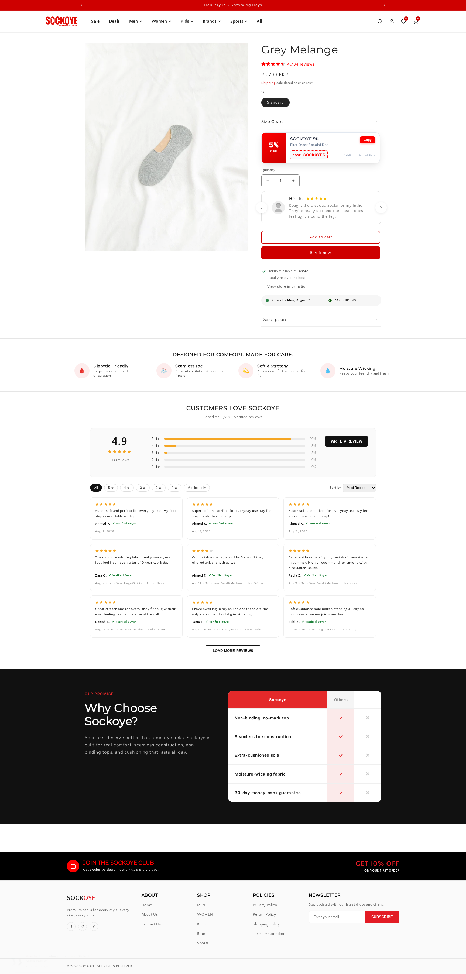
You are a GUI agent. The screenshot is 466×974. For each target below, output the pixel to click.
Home (147, 905)
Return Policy (264, 915)
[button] (321, 121)
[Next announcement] (384, 5)
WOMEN (205, 915)
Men (133, 21)
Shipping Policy (266, 924)
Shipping (268, 83)
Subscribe (382, 917)
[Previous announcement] (82, 5)
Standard (275, 102)
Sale (95, 21)
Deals (114, 21)
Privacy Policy (265, 905)
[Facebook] (71, 926)
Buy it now (320, 253)
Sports (237, 21)
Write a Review (346, 441)
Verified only (197, 488)
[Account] (391, 21)
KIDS (201, 924)
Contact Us (151, 924)
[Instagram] (82, 926)
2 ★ (159, 488)
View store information (287, 286)
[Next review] (381, 207)
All (259, 21)
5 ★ (111, 488)
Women (159, 21)
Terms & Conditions (270, 934)
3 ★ (143, 488)
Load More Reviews (233, 651)
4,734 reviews (300, 64)
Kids (185, 21)
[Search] (379, 21)
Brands (210, 21)
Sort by (335, 487)
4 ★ (127, 488)
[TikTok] (94, 926)
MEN (201, 905)
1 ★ (174, 488)
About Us (150, 915)
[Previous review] (261, 207)
